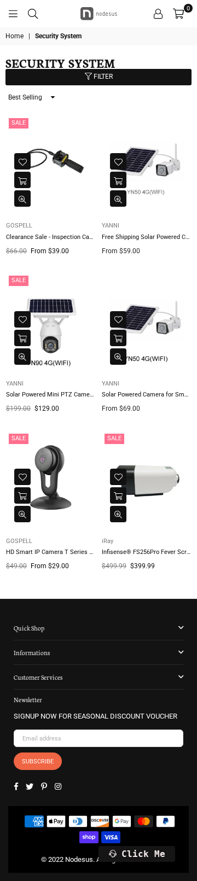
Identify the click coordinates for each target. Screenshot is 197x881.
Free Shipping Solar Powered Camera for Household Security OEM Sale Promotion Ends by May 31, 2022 (146, 237)
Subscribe (38, 761)
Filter (102, 76)
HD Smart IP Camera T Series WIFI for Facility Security (50, 552)
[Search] (33, 13)
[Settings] (158, 13)
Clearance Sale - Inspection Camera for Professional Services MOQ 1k (50, 237)
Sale (18, 122)
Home (14, 36)
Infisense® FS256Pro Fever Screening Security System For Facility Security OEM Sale (146, 552)
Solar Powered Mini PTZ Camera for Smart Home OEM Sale (50, 394)
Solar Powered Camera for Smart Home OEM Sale (146, 394)
